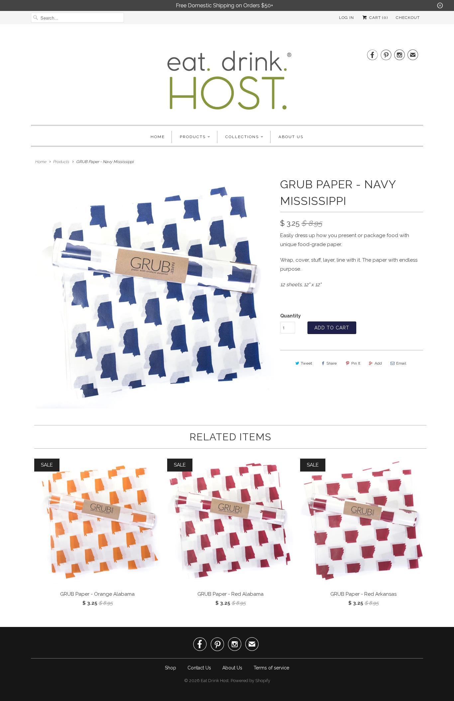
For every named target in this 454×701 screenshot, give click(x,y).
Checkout (408, 17)
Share (331, 363)
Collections (242, 136)
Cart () (378, 17)
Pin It (355, 363)
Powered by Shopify (250, 680)
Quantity (290, 315)
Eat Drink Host (215, 680)
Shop (170, 667)
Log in (346, 17)
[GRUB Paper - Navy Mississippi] (152, 292)
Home (158, 136)
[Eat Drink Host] (227, 82)
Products (193, 136)
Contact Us (199, 667)
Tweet (306, 363)
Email (401, 363)
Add (378, 363)
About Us (291, 136)
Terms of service (271, 667)
